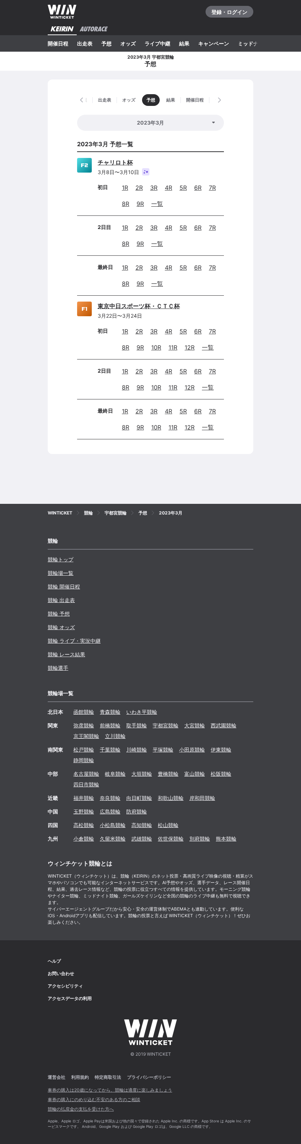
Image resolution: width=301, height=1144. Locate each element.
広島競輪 (110, 811)
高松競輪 (83, 825)
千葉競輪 (110, 749)
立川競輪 (115, 736)
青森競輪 (110, 712)
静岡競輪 (83, 760)
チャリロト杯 (115, 162)
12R (190, 347)
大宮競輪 (194, 725)
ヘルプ (54, 961)
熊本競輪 (226, 838)
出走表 (85, 43)
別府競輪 (199, 838)
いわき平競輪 (141, 712)
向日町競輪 (139, 798)
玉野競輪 (83, 811)
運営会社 (56, 1077)
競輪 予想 (59, 613)
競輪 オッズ (61, 627)
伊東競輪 (221, 749)
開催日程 (58, 43)
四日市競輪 (86, 784)
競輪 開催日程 (64, 586)
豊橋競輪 (168, 774)
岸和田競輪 (202, 798)
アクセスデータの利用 (70, 998)
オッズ (128, 43)
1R (125, 187)
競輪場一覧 (60, 573)
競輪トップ (60, 559)
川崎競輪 (136, 749)
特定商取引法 (108, 1077)
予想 (106, 43)
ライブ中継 (157, 43)
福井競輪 (83, 798)
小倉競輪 (83, 838)
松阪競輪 (221, 774)
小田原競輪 (192, 749)
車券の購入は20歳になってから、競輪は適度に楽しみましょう (110, 1090)
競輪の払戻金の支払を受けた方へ (81, 1109)
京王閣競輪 (86, 736)
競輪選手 (58, 668)
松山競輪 (168, 825)
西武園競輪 (223, 725)
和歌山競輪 (171, 798)
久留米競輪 (113, 838)
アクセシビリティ (65, 986)
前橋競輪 (110, 725)
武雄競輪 (141, 838)
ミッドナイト (253, 43)
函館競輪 (83, 712)
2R (139, 187)
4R (168, 187)
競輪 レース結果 (66, 654)
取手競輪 (136, 725)
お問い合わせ (61, 973)
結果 (184, 43)
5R (183, 187)
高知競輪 (141, 825)
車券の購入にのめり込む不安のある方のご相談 (94, 1099)
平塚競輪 (163, 749)
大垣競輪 (141, 774)
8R (125, 203)
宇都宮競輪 (165, 725)
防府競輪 (136, 811)
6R (198, 187)
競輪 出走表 (61, 600)
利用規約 (80, 1077)
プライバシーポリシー (149, 1077)
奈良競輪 (110, 798)
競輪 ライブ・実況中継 (74, 641)
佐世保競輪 (171, 838)
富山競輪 (194, 774)
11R (172, 347)
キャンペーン (213, 43)
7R (212, 187)
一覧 (157, 203)
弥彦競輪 (83, 725)
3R (153, 187)
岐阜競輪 (115, 774)
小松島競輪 (113, 825)
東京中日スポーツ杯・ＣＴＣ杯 (139, 306)
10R (156, 347)
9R (140, 203)
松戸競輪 (83, 749)
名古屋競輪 (86, 774)
